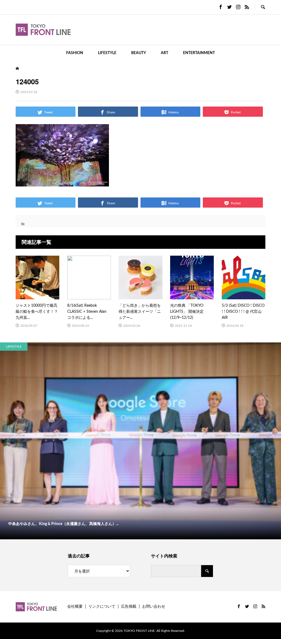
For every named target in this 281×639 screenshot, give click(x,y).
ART (164, 53)
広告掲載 (128, 607)
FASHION (74, 53)
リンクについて (101, 607)
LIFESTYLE (107, 53)
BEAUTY (138, 53)
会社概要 (75, 607)
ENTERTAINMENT (199, 53)
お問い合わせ (153, 607)
